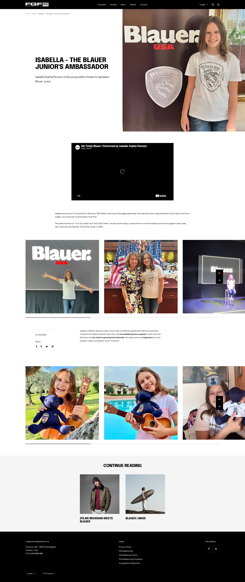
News (123, 4)
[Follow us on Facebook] (208, 548)
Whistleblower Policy (128, 555)
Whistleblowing (126, 551)
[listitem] (36, 347)
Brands (113, 4)
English (203, 4)
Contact (143, 4)
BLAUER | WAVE (136, 518)
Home (28, 14)
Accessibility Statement (129, 563)
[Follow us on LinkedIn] (215, 548)
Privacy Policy (125, 547)
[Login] (218, 4)
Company (102, 4)
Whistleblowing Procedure (131, 559)
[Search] (213, 4)
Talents (133, 4)
